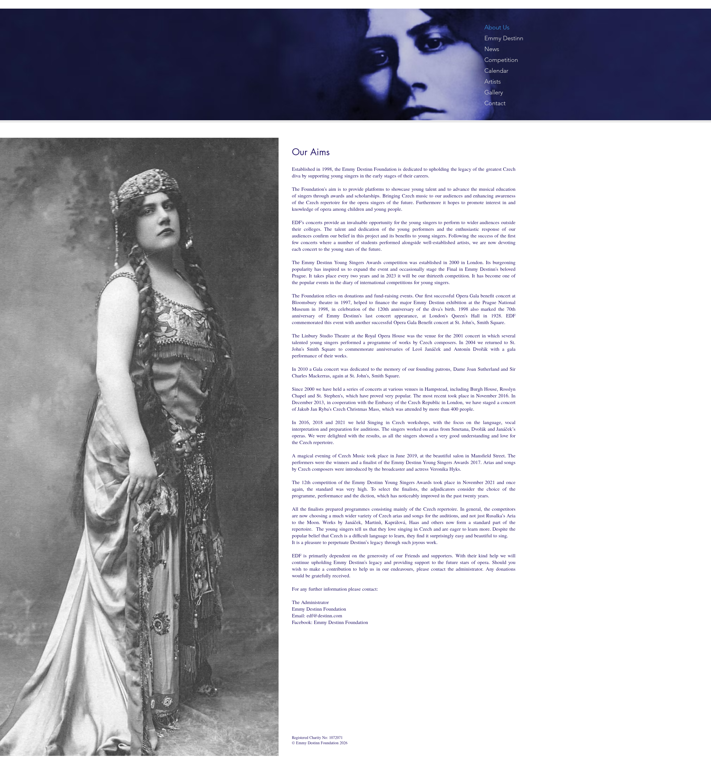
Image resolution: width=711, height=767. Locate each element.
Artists (492, 81)
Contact (494, 103)
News (491, 49)
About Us (496, 27)
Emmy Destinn (503, 38)
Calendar (496, 70)
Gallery (493, 92)
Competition (501, 60)
